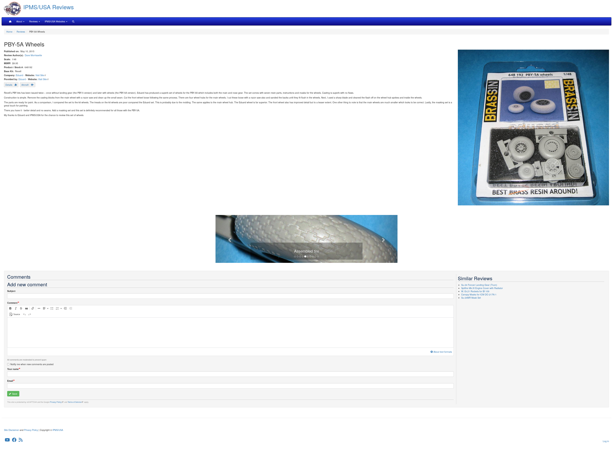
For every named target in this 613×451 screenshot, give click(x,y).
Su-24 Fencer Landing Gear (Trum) (479, 284)
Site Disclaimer (11, 430)
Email (10, 380)
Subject (11, 291)
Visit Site (39, 75)
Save (14, 393)
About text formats (442, 351)
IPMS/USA (58, 430)
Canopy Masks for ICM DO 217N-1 (478, 294)
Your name (13, 369)
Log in (606, 441)
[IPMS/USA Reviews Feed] (21, 440)
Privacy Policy (56, 402)
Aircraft (25, 84)
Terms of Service (74, 402)
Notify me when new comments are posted (31, 364)
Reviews (21, 31)
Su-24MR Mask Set (471, 297)
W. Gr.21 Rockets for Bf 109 (475, 291)
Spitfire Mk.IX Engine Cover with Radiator (482, 288)
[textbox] (230, 332)
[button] (229, 239)
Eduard (19, 75)
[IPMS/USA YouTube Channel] (7, 440)
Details (8, 84)
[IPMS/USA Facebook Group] (14, 440)
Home (9, 31)
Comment (12, 302)
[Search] (73, 21)
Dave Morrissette (33, 55)
